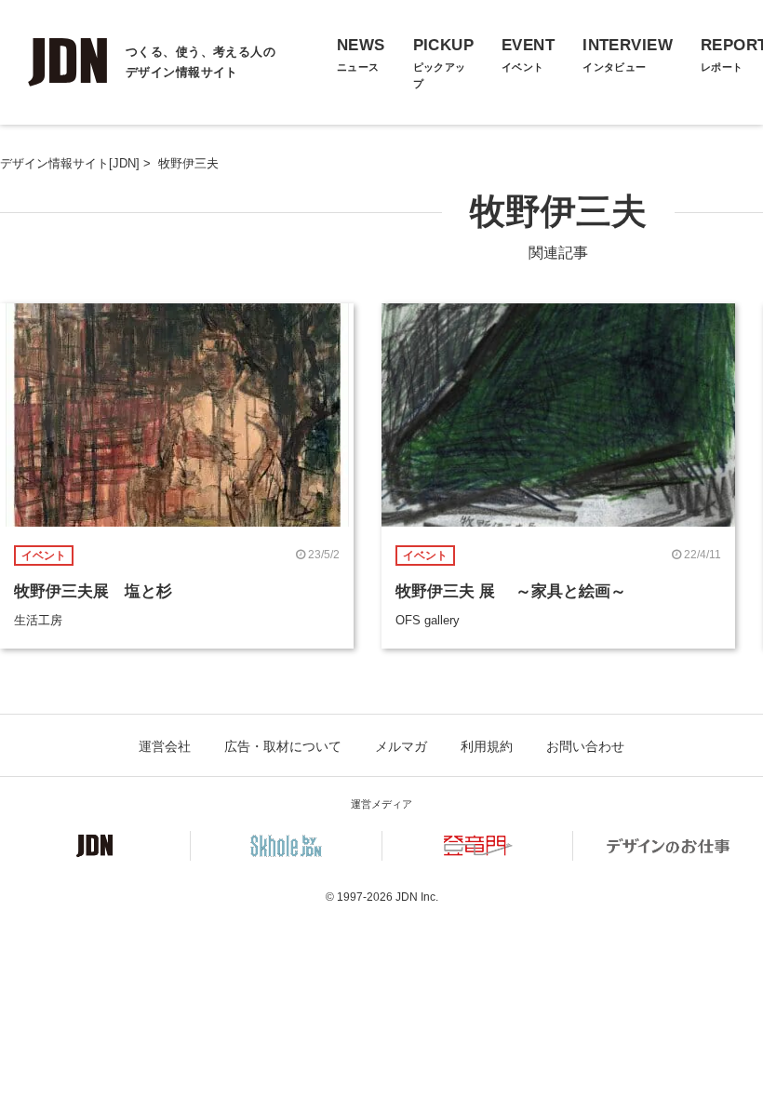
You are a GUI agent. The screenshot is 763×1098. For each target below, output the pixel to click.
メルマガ (401, 746)
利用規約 (487, 746)
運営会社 (165, 746)
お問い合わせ (585, 746)
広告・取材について (282, 746)
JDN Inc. (416, 897)
